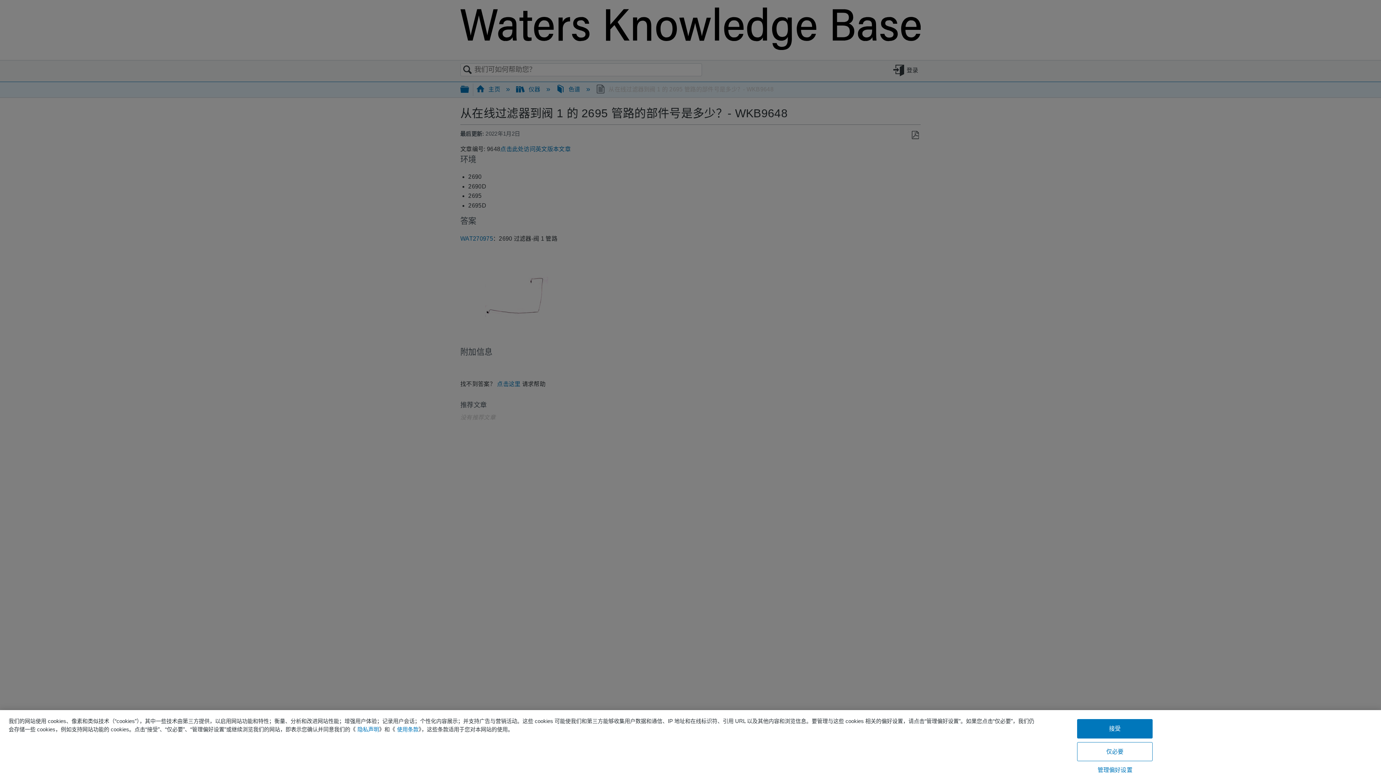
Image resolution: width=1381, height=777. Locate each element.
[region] (690, 743)
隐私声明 (368, 729)
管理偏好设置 (1115, 770)
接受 (1115, 729)
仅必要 (1115, 752)
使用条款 (408, 729)
